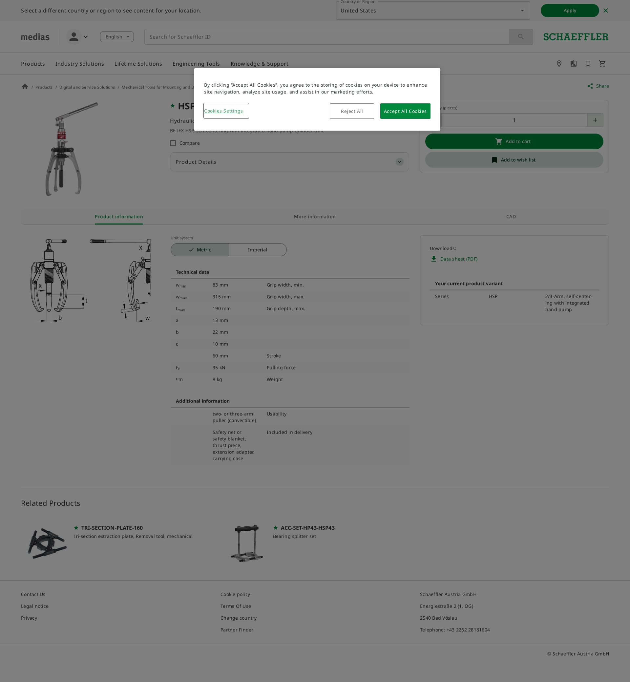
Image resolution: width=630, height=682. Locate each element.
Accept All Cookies (405, 111)
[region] (317, 99)
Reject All (352, 111)
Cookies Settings (223, 111)
